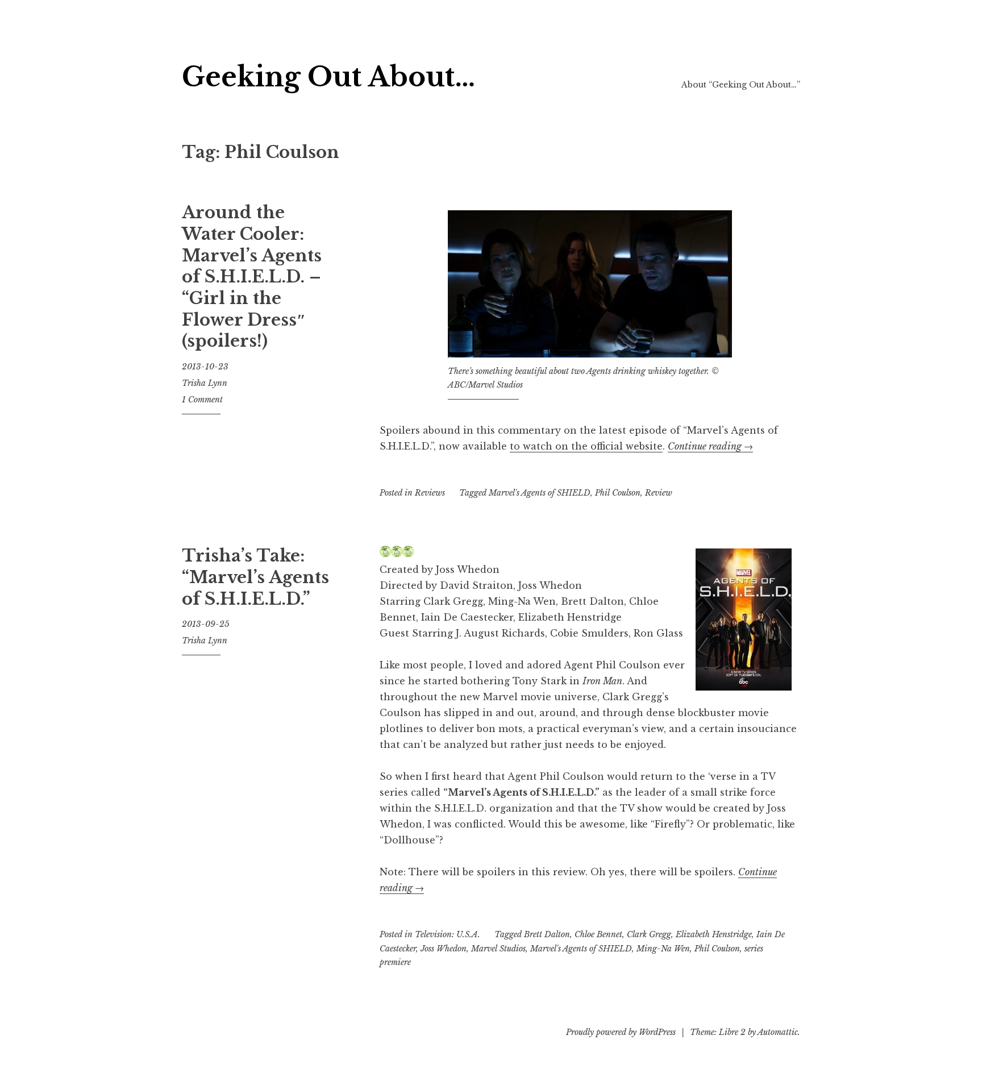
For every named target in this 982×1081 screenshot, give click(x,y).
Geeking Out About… (328, 77)
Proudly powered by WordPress (621, 1032)
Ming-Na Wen (663, 948)
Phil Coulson (617, 493)
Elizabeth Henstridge (714, 934)
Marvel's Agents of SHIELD (539, 493)
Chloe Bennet (598, 934)
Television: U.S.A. (447, 934)
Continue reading (710, 446)
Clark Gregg (649, 934)
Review (658, 493)
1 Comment (202, 399)
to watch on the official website (586, 446)
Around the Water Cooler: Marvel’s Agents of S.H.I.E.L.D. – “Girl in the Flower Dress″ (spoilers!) (252, 276)
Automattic (778, 1032)
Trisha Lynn (204, 383)
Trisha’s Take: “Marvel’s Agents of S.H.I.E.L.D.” (255, 577)
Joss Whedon (444, 948)
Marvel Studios (498, 948)
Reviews (430, 493)
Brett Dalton (547, 934)
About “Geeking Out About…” (740, 85)
